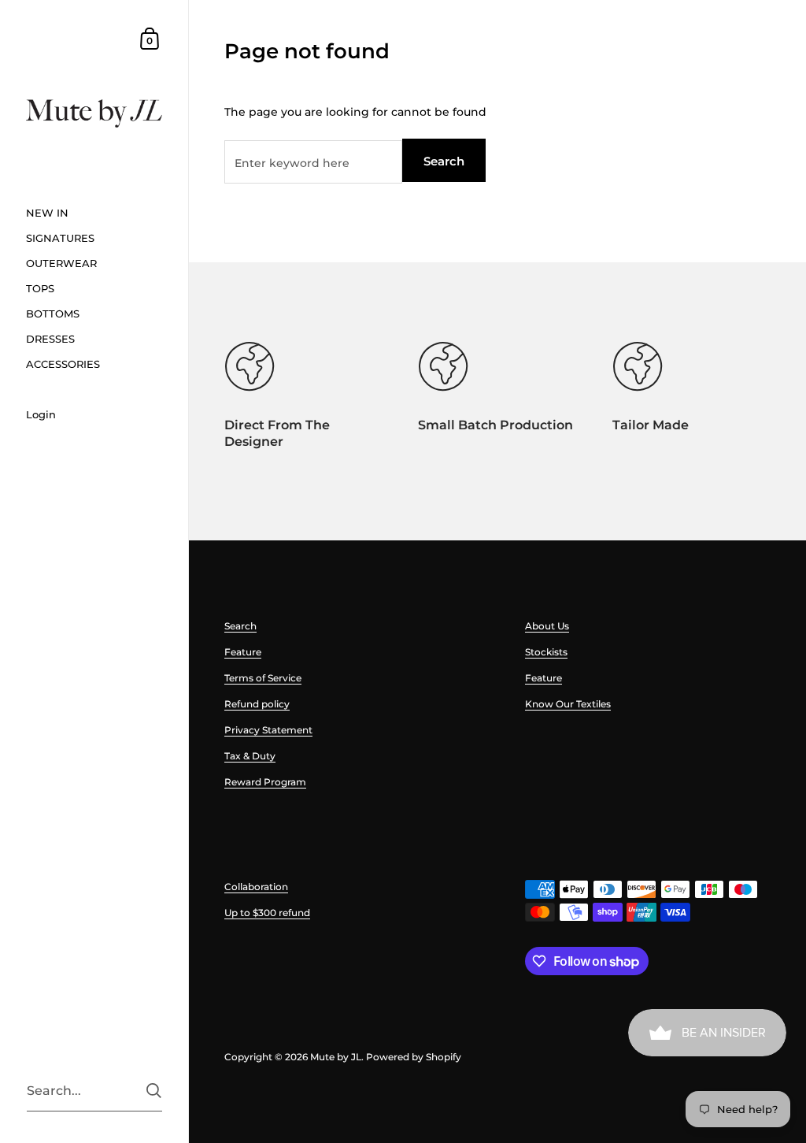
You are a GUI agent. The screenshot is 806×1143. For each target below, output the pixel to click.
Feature (242, 652)
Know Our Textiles (568, 704)
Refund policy (257, 704)
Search (443, 161)
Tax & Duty (249, 756)
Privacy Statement (268, 730)
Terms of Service (262, 678)
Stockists (546, 652)
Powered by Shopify (413, 1057)
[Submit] (154, 1090)
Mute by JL (335, 1057)
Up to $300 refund (267, 912)
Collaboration (256, 887)
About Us (547, 626)
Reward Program (265, 782)
